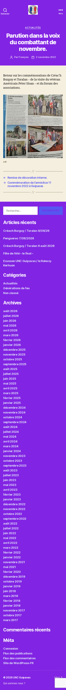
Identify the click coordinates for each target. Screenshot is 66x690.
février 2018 (11, 600)
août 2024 (10, 427)
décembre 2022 (14, 504)
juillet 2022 (11, 528)
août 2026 (10, 311)
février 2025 (12, 398)
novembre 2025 (14, 354)
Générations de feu (16, 288)
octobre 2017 (12, 615)
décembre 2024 (14, 407)
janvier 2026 (12, 345)
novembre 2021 (14, 562)
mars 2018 (10, 596)
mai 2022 (9, 538)
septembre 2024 (14, 422)
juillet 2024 (11, 431)
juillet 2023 (11, 475)
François (23, 57)
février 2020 (12, 571)
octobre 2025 (12, 359)
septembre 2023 (14, 465)
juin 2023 (9, 480)
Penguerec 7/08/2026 (18, 238)
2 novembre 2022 (46, 57)
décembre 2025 (14, 349)
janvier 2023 (12, 499)
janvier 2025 (12, 402)
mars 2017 (10, 620)
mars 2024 (10, 446)
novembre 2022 (14, 509)
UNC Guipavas (22, 677)
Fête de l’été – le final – (18, 253)
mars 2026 (10, 335)
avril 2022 (10, 542)
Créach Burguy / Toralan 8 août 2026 (29, 246)
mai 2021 (9, 567)
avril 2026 (10, 330)
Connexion (10, 648)
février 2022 (12, 552)
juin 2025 (9, 378)
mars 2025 (10, 393)
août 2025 (10, 369)
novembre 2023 (14, 456)
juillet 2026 (11, 316)
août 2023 (10, 470)
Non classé (10, 293)
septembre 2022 (14, 518)
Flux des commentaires (19, 658)
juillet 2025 (11, 374)
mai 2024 (9, 436)
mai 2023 (9, 485)
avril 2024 (10, 441)
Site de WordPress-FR (18, 663)
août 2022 (10, 523)
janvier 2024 (12, 451)
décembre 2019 (14, 576)
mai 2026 (9, 325)
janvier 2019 (12, 586)
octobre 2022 (12, 514)
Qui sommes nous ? (14, 683)
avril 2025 (10, 388)
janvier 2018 (12, 605)
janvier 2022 (12, 557)
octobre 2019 (12, 581)
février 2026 (12, 340)
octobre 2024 (12, 417)
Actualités (33, 27)
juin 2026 (9, 320)
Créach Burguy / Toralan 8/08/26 (26, 230)
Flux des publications (17, 653)
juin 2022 (9, 533)
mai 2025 (9, 383)
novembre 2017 (14, 610)
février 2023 (12, 494)
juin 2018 (9, 591)
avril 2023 (10, 489)
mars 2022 (10, 547)
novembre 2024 (14, 412)
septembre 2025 (14, 364)
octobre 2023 (12, 460)
